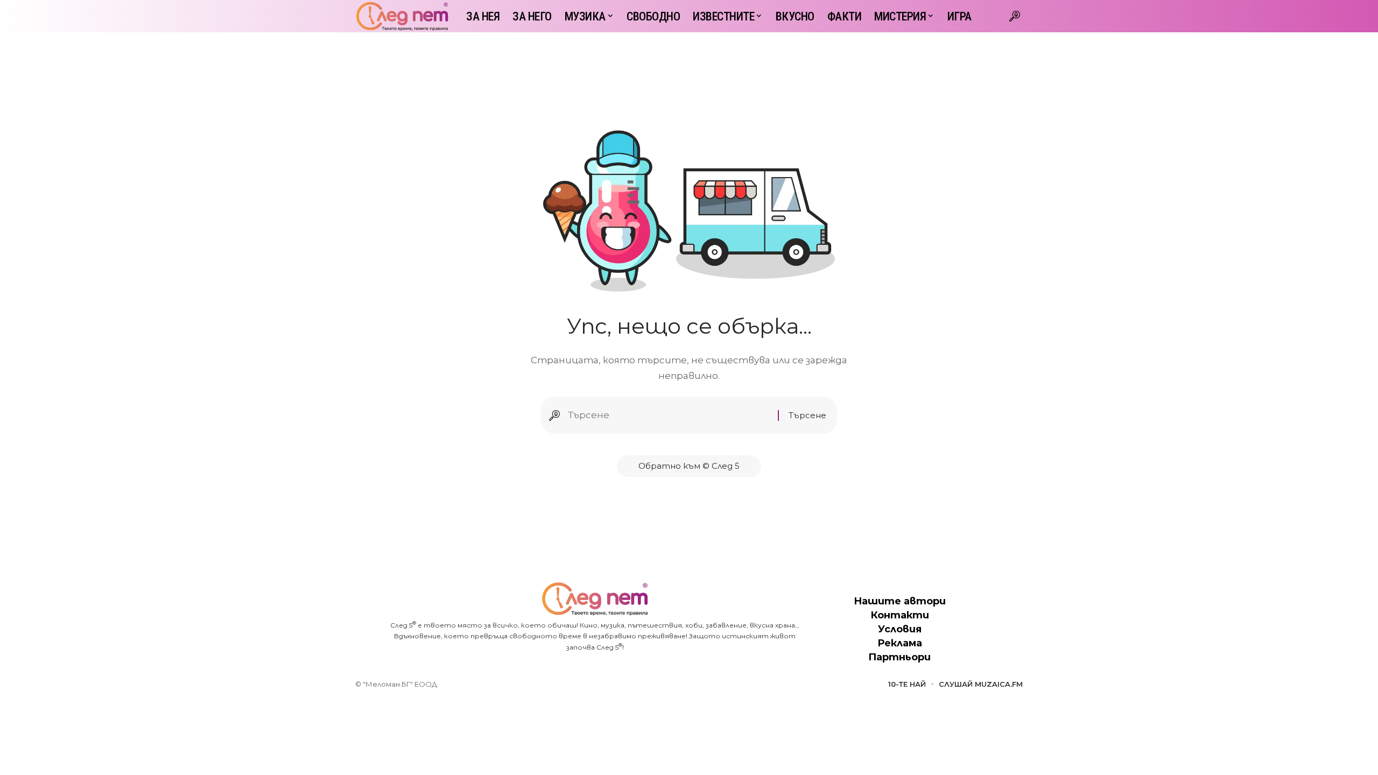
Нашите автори (900, 601)
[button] (1014, 16)
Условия (900, 629)
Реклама (899, 643)
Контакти (899, 615)
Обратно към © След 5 (689, 466)
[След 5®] (402, 16)
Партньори (899, 657)
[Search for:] (669, 415)
